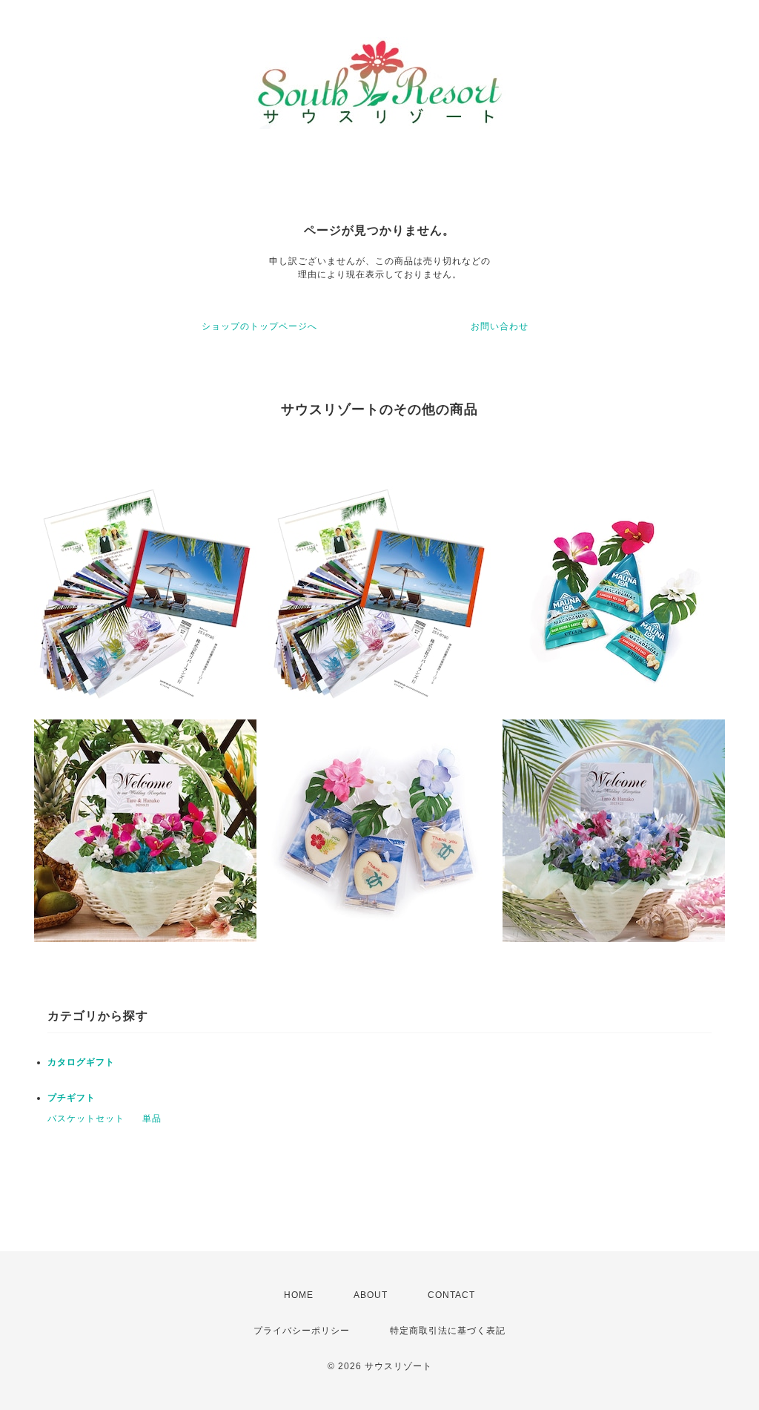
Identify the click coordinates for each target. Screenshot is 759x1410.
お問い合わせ (499, 326)
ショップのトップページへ (259, 326)
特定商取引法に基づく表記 (448, 1330)
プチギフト (71, 1098)
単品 (152, 1118)
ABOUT (371, 1295)
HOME (299, 1295)
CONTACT (451, 1295)
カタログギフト (81, 1062)
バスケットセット (86, 1118)
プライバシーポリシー (301, 1330)
